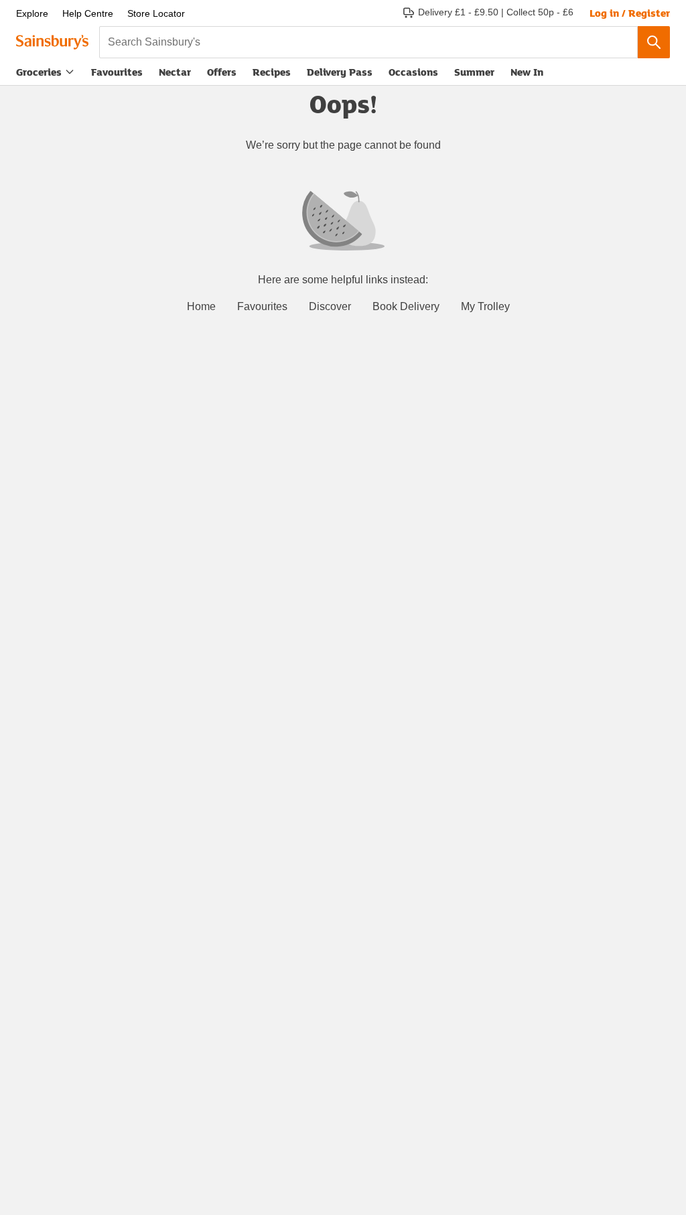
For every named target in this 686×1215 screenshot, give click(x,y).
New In (526, 71)
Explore (32, 13)
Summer (474, 71)
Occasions (413, 71)
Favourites (117, 71)
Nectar (175, 71)
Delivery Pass (339, 74)
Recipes (272, 71)
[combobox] (368, 42)
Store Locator (156, 13)
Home (201, 306)
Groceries (39, 71)
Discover (330, 306)
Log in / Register (630, 12)
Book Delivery (405, 306)
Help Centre (87, 13)
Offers (221, 71)
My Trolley (485, 306)
